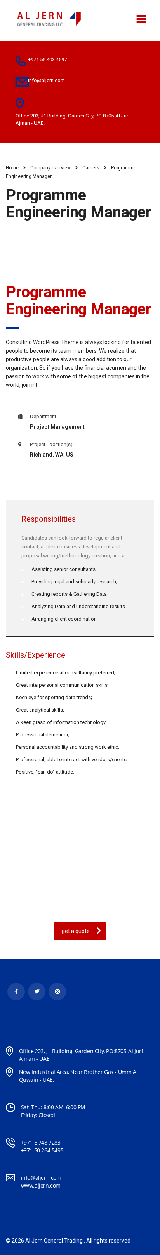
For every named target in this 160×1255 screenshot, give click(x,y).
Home (12, 168)
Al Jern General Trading (54, 1241)
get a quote (76, 931)
